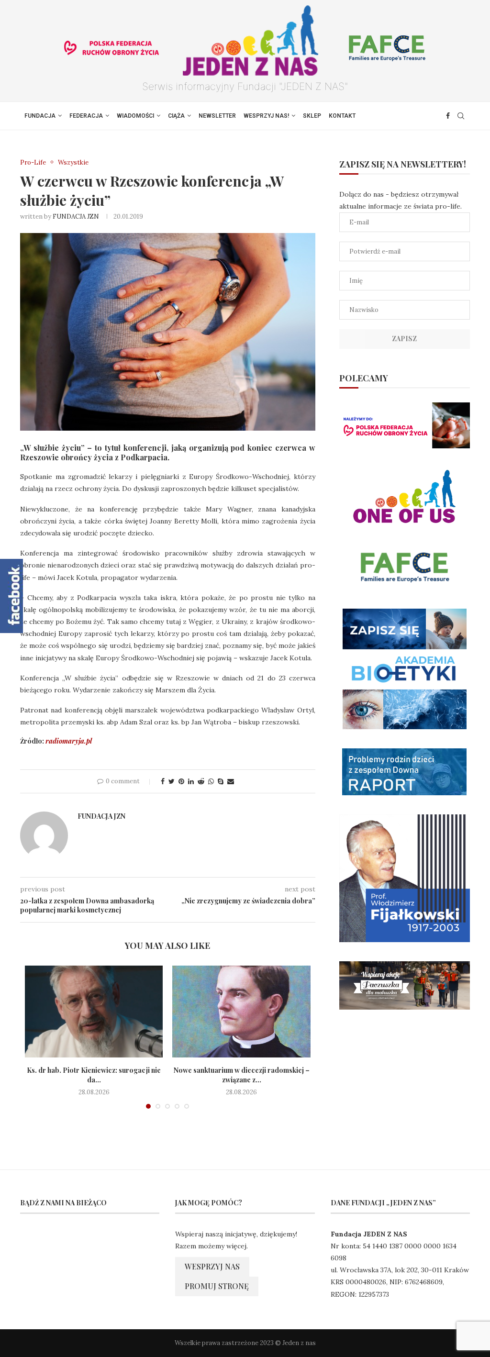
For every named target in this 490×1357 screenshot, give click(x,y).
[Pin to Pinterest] (181, 781)
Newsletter (217, 115)
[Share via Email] (230, 781)
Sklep (312, 115)
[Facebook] (448, 116)
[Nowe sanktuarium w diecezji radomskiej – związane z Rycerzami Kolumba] (241, 1011)
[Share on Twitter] (171, 781)
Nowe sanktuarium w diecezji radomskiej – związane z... (242, 1075)
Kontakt (342, 115)
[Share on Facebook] (163, 781)
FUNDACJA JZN (76, 216)
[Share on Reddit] (201, 781)
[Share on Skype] (220, 781)
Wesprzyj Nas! (266, 115)
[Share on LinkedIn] (191, 781)
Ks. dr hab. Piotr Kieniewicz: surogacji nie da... (94, 1075)
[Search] (461, 116)
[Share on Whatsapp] (211, 781)
